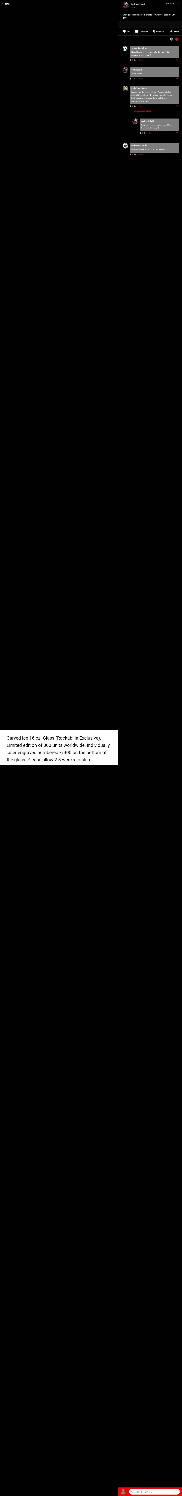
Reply (141, 60)
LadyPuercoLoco (147, 125)
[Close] (6, 3)
